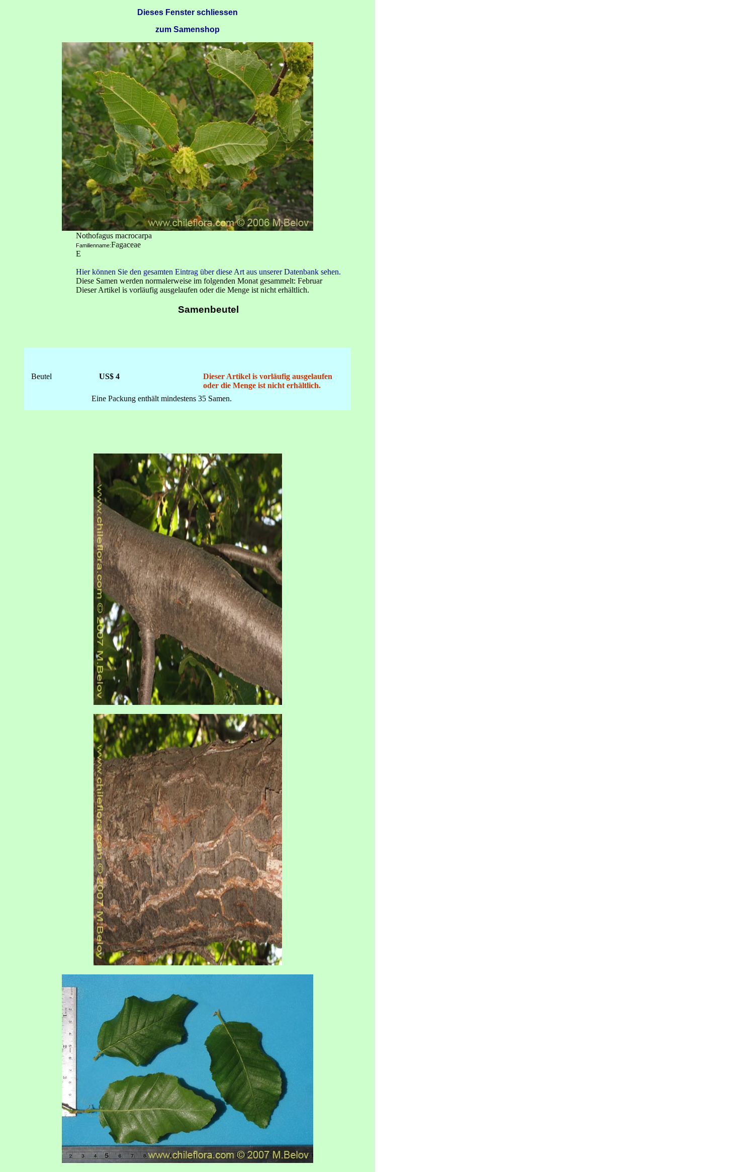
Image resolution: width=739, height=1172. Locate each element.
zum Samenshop (187, 29)
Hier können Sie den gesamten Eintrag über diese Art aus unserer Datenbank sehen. (208, 271)
